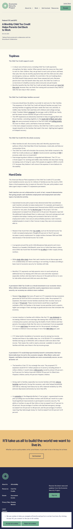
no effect (44, 249)
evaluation (18, 396)
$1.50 (36, 153)
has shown (22, 296)
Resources (54, 8)
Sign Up (54, 495)
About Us (28, 8)
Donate (65, 8)
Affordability (14, 484)
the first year (37, 210)
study (18, 259)
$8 (60, 153)
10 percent (23, 303)
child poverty (38, 370)
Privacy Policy (6, 502)
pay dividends (54, 317)
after (22, 259)
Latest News (67, 3)
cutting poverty (56, 121)
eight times (24, 326)
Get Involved (46, 8)
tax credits (36, 231)
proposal (32, 112)
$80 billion (50, 329)
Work (36, 8)
